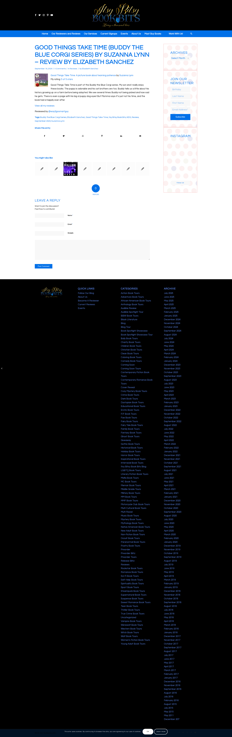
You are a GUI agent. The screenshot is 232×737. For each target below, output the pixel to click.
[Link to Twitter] (40, 15)
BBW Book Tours (129, 316)
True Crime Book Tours (132, 614)
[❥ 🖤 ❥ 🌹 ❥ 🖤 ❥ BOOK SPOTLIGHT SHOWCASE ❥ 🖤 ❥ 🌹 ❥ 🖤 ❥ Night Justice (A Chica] (185, 144)
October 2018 (171, 598)
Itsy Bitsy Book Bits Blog (133, 466)
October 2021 (171, 463)
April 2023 (169, 395)
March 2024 (170, 353)
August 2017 (170, 651)
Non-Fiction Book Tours (133, 534)
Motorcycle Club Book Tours (135, 504)
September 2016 (172, 689)
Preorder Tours (129, 557)
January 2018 (170, 632)
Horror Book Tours (130, 455)
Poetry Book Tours (130, 546)
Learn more (161, 731)
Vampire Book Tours (131, 621)
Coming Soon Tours (131, 368)
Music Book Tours (130, 516)
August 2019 (170, 561)
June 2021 (169, 478)
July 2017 (168, 655)
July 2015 (168, 708)
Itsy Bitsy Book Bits (117, 117)
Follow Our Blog (86, 293)
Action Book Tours (130, 293)
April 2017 (169, 666)
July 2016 (168, 696)
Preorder (125, 549)
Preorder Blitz (128, 553)
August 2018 (170, 606)
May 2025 (169, 301)
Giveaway (126, 440)
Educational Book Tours (133, 406)
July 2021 (168, 474)
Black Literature (129, 319)
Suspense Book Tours (132, 598)
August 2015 (170, 704)
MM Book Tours (129, 497)
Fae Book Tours (129, 417)
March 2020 (170, 534)
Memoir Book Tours (131, 485)
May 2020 (169, 527)
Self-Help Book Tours (132, 580)
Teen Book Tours (129, 606)
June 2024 (169, 342)
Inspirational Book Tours (133, 459)
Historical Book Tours (132, 448)
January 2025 (170, 316)
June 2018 (169, 614)
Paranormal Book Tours (133, 542)
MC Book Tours (129, 481)
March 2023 (170, 399)
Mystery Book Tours (131, 519)
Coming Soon (128, 365)
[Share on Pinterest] (102, 136)
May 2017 (169, 663)
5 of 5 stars (67, 79)
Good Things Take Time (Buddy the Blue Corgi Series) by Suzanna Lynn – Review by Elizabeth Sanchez (92, 54)
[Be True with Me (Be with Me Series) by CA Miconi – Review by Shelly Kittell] (128, 169)
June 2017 (169, 659)
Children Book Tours (131, 346)
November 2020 (172, 504)
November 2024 (172, 323)
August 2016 (170, 693)
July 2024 (168, 338)
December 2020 (172, 500)
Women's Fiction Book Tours (135, 640)
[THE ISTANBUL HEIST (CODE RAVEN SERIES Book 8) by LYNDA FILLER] (70, 169)
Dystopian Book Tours (132, 402)
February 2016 (171, 700)
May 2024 (169, 346)
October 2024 (171, 327)
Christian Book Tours (131, 350)
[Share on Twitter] (63, 136)
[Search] (190, 33)
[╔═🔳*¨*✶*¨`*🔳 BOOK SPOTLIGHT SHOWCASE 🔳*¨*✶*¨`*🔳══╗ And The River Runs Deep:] (175, 144)
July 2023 (168, 383)
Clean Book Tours (130, 353)
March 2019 (170, 580)
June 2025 (169, 297)
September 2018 (172, 602)
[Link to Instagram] (44, 15)
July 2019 (168, 564)
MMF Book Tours (129, 500)
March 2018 (170, 625)
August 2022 (170, 425)
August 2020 (170, 516)
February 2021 (171, 493)
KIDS (129, 117)
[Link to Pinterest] (48, 15)
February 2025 (171, 312)
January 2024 (170, 361)
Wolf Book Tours (129, 636)
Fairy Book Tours (129, 421)
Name (70, 215)
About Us (82, 297)
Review (135, 117)
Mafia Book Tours (130, 478)
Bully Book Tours (129, 338)
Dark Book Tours (129, 399)
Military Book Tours (130, 493)
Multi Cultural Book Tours (133, 508)
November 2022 (172, 414)
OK (148, 731)
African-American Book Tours (136, 301)
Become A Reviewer (88, 301)
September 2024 (42, 121)
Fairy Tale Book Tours (132, 425)
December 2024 (172, 319)
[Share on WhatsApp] (82, 136)
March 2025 (170, 308)
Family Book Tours (130, 429)
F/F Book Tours (129, 414)
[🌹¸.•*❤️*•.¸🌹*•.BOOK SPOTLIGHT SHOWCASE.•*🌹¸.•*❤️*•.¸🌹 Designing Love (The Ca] (175, 175)
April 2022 (169, 440)
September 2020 (172, 512)
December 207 (171, 719)
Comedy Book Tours (131, 361)
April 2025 (169, 304)
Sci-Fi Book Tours (130, 576)
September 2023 (172, 376)
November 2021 (172, 459)
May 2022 (169, 436)
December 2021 (172, 455)
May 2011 (169, 715)
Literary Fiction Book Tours (134, 474)
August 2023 (170, 380)
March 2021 (170, 489)
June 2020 (169, 523)
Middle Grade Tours (131, 489)
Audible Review (128, 308)
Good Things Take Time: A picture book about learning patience (83, 75)
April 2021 (169, 485)
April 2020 (169, 531)
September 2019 (172, 557)
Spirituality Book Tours (132, 583)
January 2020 (170, 542)
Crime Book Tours (130, 395)
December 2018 (172, 591)
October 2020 (171, 508)
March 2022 (170, 444)
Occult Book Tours (130, 538)
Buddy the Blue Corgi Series (53, 117)
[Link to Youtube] (52, 15)
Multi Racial (127, 512)
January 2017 (170, 678)
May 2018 (169, 617)
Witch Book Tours (130, 632)
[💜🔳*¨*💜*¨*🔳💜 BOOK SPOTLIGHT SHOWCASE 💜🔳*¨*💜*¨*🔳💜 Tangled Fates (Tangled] (185, 165)
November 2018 (172, 595)
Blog (123, 323)
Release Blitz (128, 561)
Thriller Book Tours (130, 610)
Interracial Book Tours (132, 463)
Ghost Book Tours (130, 436)
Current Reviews (86, 304)
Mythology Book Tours (132, 523)
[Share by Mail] (140, 136)
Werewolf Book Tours (132, 625)
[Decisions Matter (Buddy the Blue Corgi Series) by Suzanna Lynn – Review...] (2, 368)
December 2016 (172, 681)
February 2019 (171, 583)
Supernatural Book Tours (133, 595)
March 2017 (170, 670)
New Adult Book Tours (132, 531)
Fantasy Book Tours (131, 433)
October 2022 (171, 417)
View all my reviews (45, 106)
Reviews (73, 69)
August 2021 (170, 470)
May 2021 (169, 481)
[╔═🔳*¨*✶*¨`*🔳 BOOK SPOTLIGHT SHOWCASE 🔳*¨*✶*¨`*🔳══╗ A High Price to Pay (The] (175, 154)
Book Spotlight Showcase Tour (137, 335)
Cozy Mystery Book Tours (134, 391)
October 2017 (171, 644)
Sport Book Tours (130, 587)
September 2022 (172, 421)
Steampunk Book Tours (133, 591)
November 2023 (172, 368)
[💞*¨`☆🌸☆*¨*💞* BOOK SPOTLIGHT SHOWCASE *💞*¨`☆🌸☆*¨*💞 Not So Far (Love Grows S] (175, 165)
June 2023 (169, 387)
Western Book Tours (131, 629)
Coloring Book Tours (131, 357)
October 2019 (171, 553)
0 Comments (60, 69)
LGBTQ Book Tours (131, 470)
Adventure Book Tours (132, 297)
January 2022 (170, 451)
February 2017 (171, 674)
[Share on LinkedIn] (121, 136)
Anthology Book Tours (132, 304)
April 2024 (169, 350)
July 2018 (168, 610)
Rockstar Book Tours (132, 568)
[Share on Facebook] (44, 136)
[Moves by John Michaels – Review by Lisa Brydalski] (99, 169)
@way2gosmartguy (58, 111)
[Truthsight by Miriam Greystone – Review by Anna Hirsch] (85, 169)
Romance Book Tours (132, 572)
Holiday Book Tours (131, 451)
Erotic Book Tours (130, 410)
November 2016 (172, 685)
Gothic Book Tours (130, 444)
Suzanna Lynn (126, 75)
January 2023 (170, 406)
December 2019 (172, 546)
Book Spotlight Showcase (134, 331)
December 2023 (172, 365)
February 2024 (171, 357)
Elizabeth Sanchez (90, 69)
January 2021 (170, 497)
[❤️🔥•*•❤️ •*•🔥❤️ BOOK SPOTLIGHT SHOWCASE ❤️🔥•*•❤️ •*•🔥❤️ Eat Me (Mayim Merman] (185, 175)
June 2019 (169, 568)
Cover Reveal (128, 387)
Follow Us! (180, 183)
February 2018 (171, 629)
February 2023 (171, 402)
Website (70, 233)
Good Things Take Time (97, 117)
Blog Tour (126, 327)
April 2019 (169, 576)
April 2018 (169, 621)
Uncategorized (128, 617)
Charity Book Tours (130, 342)
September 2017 (172, 647)
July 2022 (168, 429)
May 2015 (169, 712)
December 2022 (172, 410)
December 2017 (172, 636)
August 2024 (170, 335)
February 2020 (171, 538)
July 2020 (168, 519)
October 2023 (171, 372)
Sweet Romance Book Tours (136, 602)
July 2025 (168, 293)
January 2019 (170, 587)
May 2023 (169, 391)
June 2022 (169, 433)
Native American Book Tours (135, 527)
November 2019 (172, 549)
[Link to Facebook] (36, 15)
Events (81, 308)
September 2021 (172, 466)
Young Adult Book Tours (133, 644)
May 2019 (169, 572)
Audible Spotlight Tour (132, 312)
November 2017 (172, 640)
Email (70, 224)
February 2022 (171, 448)
